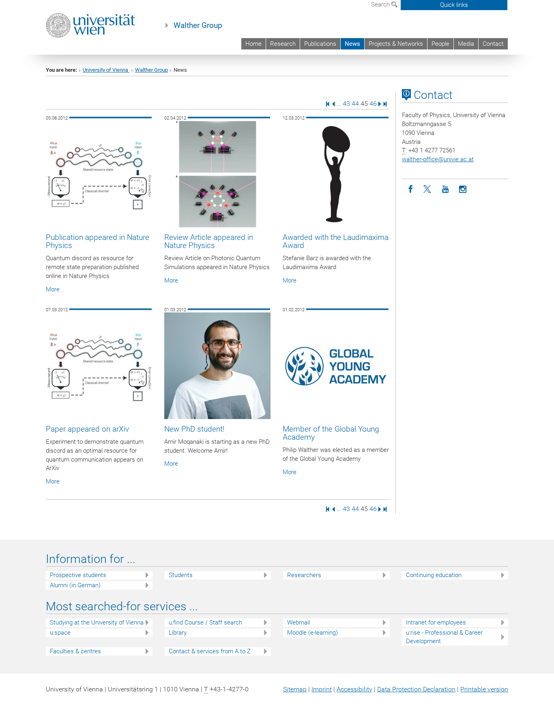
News (352, 43)
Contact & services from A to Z (210, 651)
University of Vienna (106, 70)
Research (283, 43)
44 (355, 103)
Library (178, 632)
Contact (493, 43)
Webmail (298, 622)
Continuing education (434, 575)
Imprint (321, 689)
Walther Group (198, 25)
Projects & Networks (396, 43)
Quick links (454, 5)
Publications (320, 43)
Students (181, 575)
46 (373, 103)
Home (253, 43)
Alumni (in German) (75, 585)
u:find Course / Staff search (205, 622)
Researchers (304, 575)
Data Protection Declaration (416, 689)
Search (381, 4)
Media (466, 43)
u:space (60, 632)
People (440, 43)
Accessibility (354, 689)
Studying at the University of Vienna (97, 622)
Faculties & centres (75, 651)
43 (346, 103)
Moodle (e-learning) (312, 632)
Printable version (484, 689)
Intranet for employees (436, 622)
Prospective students (78, 575)
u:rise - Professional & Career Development (444, 637)
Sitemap (295, 689)
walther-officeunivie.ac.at (438, 159)
